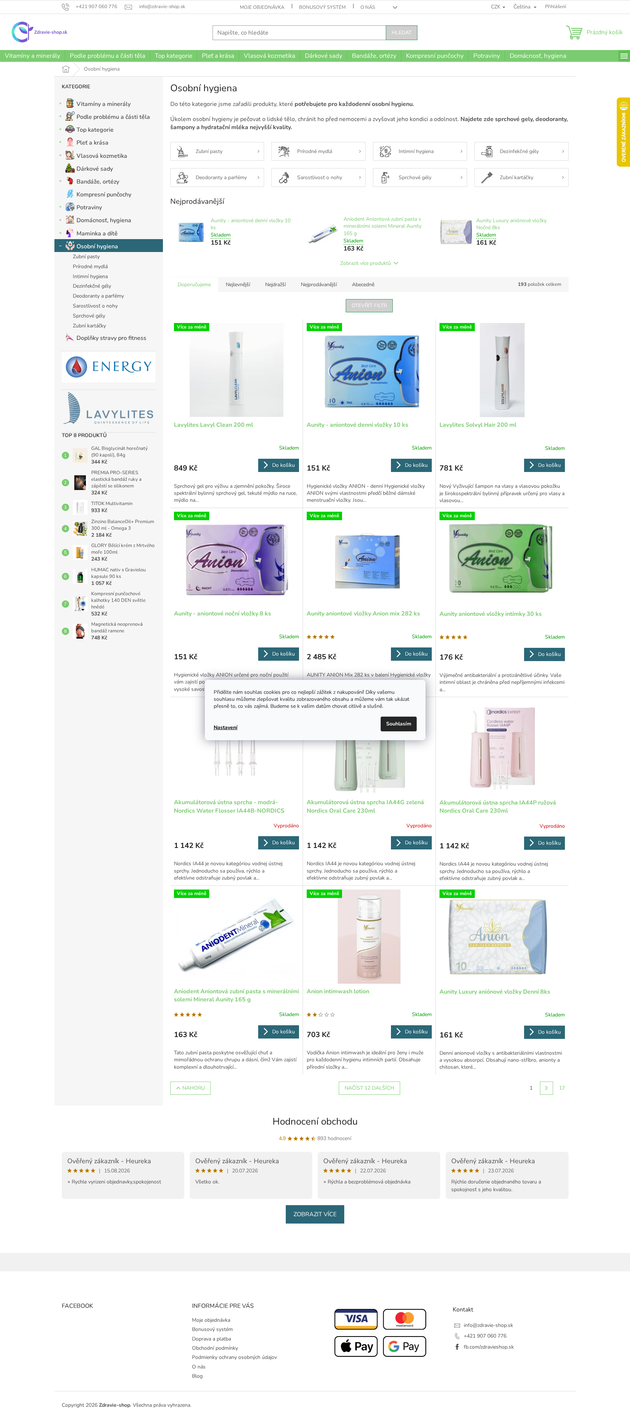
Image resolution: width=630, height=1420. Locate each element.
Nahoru (193, 1087)
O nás (367, 7)
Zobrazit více (315, 1214)
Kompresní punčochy (103, 195)
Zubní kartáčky (89, 325)
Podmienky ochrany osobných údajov (234, 1357)
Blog (197, 1376)
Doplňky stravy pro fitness (111, 338)
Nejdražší (275, 284)
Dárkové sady (94, 169)
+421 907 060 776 (485, 1335)
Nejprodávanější (319, 284)
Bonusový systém (322, 7)
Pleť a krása (92, 143)
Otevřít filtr (369, 305)
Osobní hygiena (97, 246)
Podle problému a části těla (113, 117)
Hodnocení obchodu (315, 1121)
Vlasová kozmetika (101, 156)
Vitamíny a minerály (103, 104)
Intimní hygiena (90, 276)
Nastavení (226, 727)
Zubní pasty (86, 256)
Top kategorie (95, 130)
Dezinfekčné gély (92, 286)
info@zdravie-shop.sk (488, 1325)
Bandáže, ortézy (97, 182)
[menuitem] (32, 56)
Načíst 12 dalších (369, 1087)
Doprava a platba (211, 1338)
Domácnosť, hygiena (103, 220)
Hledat (402, 32)
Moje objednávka (262, 7)
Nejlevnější (238, 284)
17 (562, 1087)
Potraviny (89, 207)
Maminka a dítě (97, 234)
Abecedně (363, 284)
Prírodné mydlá (90, 266)
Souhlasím (398, 723)
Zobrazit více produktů (365, 263)
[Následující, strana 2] (546, 1088)
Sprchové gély (89, 315)
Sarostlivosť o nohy (95, 305)
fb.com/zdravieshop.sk (489, 1346)
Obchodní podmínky (215, 1348)
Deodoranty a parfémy (98, 295)
